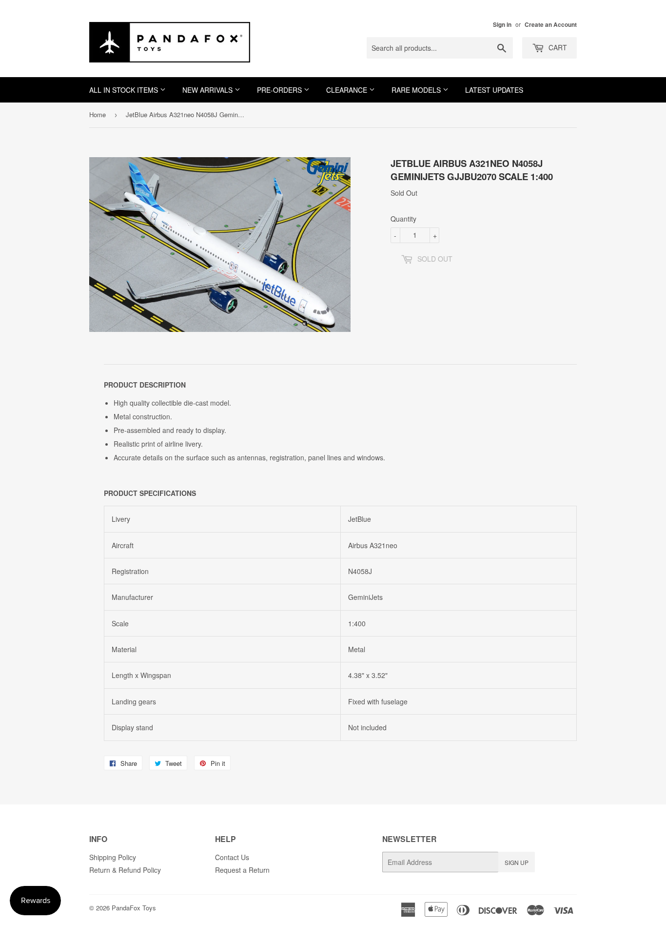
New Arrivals (208, 90)
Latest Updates (494, 90)
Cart (557, 47)
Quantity (403, 219)
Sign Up (517, 862)
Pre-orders (280, 90)
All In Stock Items (124, 90)
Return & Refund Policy (125, 870)
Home (97, 114)
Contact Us (232, 857)
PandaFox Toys (134, 907)
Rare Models (417, 90)
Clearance (347, 90)
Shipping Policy (112, 857)
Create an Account (551, 25)
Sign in (502, 25)
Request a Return (242, 870)
